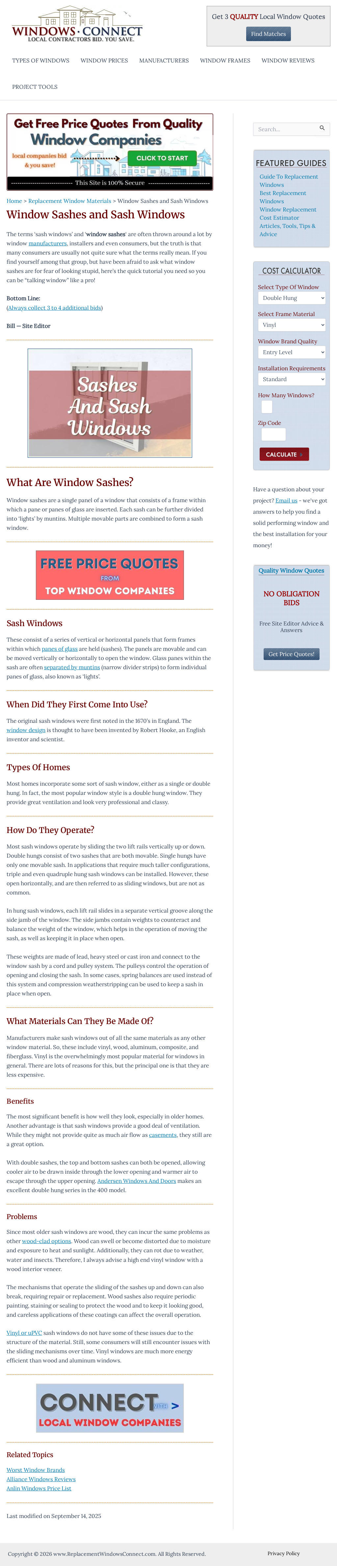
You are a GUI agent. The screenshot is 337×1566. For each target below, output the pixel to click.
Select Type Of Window (288, 287)
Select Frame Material (286, 314)
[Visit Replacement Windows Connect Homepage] (110, 152)
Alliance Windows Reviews (41, 1479)
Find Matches (268, 33)
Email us (286, 500)
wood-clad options (46, 1241)
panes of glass (60, 648)
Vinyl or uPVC (24, 1332)
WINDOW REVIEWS (288, 60)
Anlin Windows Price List (39, 1488)
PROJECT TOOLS (35, 86)
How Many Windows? (286, 395)
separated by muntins (72, 667)
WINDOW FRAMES (225, 60)
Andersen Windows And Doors (136, 1181)
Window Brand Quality (287, 341)
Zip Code (269, 423)
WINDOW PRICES (104, 60)
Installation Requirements (291, 368)
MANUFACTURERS (164, 60)
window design (26, 730)
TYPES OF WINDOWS (40, 60)
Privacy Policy (284, 1553)
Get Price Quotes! (292, 654)
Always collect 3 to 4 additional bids (54, 307)
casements (163, 1134)
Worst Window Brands (36, 1470)
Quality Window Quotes (291, 570)
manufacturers (48, 243)
